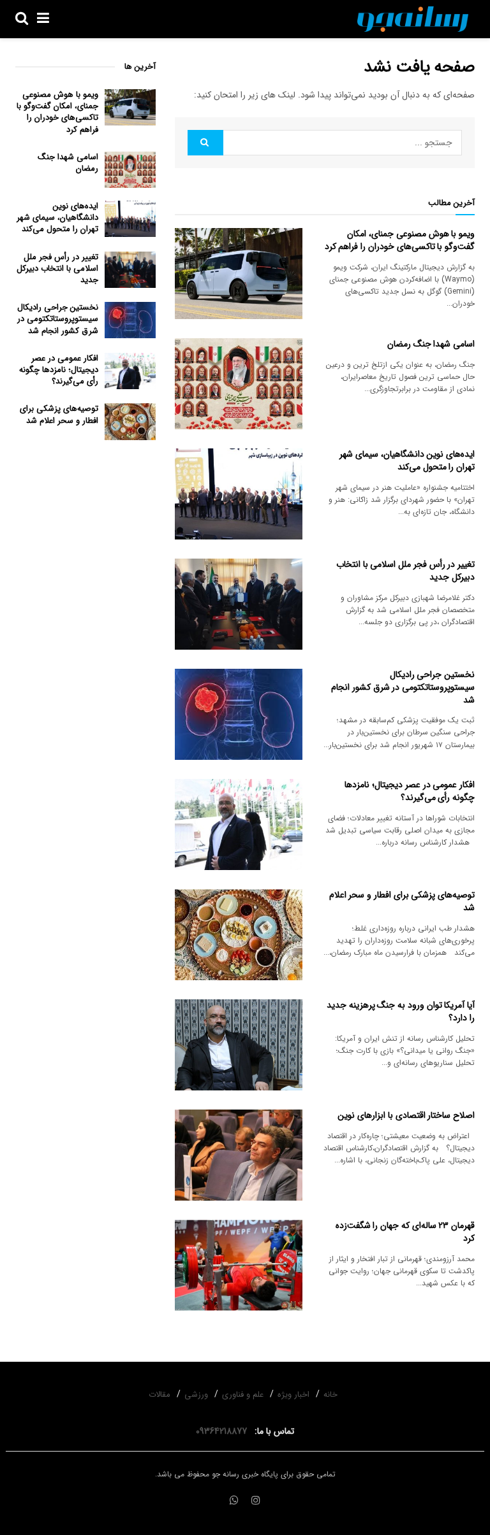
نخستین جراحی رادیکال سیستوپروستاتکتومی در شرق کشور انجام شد (403, 687)
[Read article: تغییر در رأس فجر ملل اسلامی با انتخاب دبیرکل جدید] (238, 604)
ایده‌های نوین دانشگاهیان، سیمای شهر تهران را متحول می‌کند (407, 460)
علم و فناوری (243, 1394)
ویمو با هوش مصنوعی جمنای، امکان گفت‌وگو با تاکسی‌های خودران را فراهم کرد (400, 240)
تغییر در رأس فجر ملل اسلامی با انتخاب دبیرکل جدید (405, 570)
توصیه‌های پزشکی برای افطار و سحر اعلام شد (402, 901)
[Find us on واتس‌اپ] (234, 1501)
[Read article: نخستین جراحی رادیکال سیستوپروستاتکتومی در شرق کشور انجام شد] (238, 714)
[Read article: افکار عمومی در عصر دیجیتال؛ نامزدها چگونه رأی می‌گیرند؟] (238, 824)
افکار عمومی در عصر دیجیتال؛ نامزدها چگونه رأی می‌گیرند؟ (410, 791)
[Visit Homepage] (412, 19)
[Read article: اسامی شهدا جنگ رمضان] (238, 383)
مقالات (159, 1394)
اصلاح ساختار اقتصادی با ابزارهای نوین (406, 1115)
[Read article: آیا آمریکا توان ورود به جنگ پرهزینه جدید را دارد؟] (238, 1044)
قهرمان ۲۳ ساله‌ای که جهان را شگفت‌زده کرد (405, 1231)
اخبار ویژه (293, 1394)
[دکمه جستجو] (21, 19)
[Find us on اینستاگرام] (255, 1501)
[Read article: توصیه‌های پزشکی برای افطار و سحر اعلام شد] (238, 934)
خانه (330, 1394)
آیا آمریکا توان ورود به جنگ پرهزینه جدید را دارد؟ (401, 1011)
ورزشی (196, 1394)
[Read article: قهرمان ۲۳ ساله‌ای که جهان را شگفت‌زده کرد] (238, 1265)
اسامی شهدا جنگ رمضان (431, 344)
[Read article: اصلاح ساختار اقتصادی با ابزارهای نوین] (238, 1155)
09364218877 (224, 1431)
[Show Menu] (43, 19)
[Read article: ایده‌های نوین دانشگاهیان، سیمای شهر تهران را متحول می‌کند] (238, 493)
